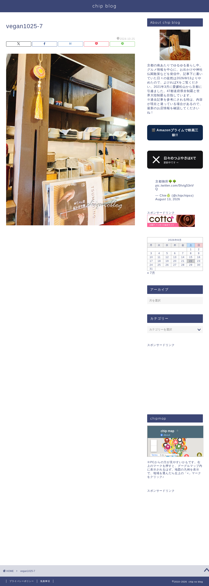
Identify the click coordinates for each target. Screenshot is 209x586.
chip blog (104, 6)
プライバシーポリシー (21, 581)
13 (175, 257)
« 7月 (151, 273)
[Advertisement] (175, 375)
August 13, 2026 (167, 199)
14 (183, 257)
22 (190, 261)
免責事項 (45, 581)
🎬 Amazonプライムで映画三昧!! (174, 132)
